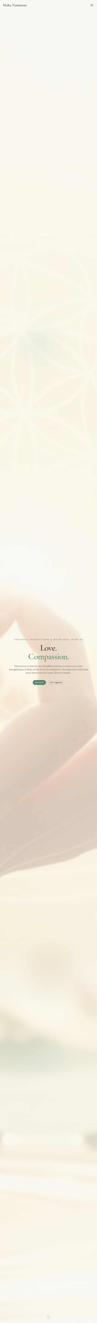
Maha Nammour (15, 5)
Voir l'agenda (56, 682)
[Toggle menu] (91, 5)
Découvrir (39, 682)
